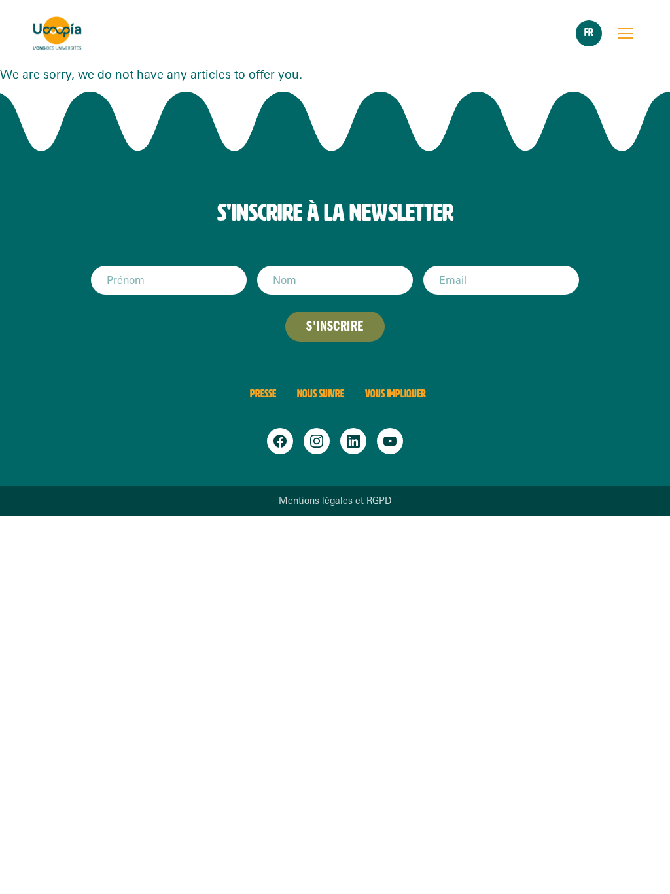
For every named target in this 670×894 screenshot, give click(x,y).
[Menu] (625, 33)
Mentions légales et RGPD (335, 500)
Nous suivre (320, 393)
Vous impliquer (395, 393)
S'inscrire (334, 326)
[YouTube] (390, 441)
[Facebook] (280, 441)
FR (588, 32)
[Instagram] (317, 441)
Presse (263, 393)
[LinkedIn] (353, 441)
